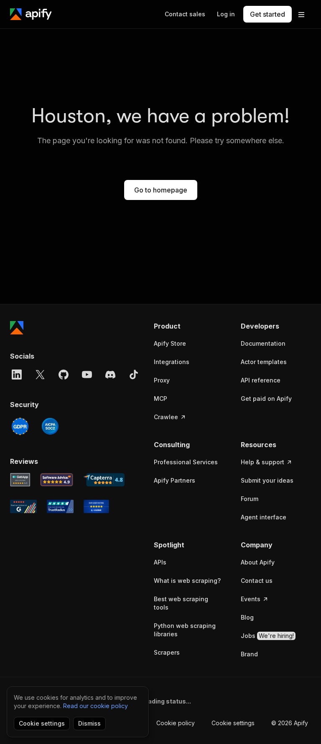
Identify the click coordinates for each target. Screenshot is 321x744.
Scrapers (167, 652)
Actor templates (264, 361)
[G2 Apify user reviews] (23, 506)
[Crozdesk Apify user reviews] (96, 506)
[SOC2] (50, 426)
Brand (249, 654)
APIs (160, 562)
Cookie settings (233, 722)
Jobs (267, 635)
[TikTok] (133, 374)
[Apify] (31, 14)
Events (250, 598)
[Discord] (110, 374)
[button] (189, 326)
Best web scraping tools (181, 603)
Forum (249, 498)
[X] (40, 374)
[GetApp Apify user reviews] (20, 479)
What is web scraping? (187, 580)
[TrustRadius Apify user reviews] (60, 506)
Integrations (171, 361)
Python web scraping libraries (185, 630)
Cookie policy (175, 722)
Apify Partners (174, 480)
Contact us (257, 580)
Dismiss (89, 723)
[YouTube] (87, 374)
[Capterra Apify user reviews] (104, 479)
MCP (160, 398)
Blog (247, 617)
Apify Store (170, 343)
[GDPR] (20, 426)
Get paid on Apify (266, 398)
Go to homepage (160, 190)
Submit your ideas (267, 480)
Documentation (263, 343)
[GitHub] (63, 374)
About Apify (258, 562)
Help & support (262, 462)
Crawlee (166, 416)
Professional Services (186, 462)
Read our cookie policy (95, 705)
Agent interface (263, 517)
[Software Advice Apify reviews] (57, 479)
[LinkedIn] (16, 374)
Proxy (162, 380)
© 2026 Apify (289, 722)
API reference (260, 380)
